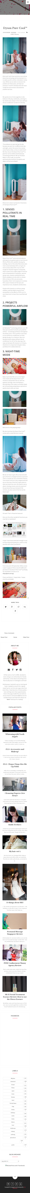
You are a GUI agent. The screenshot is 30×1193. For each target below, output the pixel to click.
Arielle (12, 34)
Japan (13, 1091)
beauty (12, 1109)
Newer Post (4, 637)
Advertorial (12, 1081)
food (13, 1125)
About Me (11, 1170)
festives (12, 1122)
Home (15, 637)
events (13, 1116)
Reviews (17, 34)
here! (8, 699)
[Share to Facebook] (15, 611)
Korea (13, 1094)
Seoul (13, 1100)
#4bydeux (13, 1078)
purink (13, 1145)
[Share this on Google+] (12, 607)
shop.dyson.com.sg (8, 573)
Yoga (13, 1106)
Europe (13, 1084)
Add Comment (21, 32)
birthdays (13, 1112)
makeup (13, 1131)
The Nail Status (13, 1103)
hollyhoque (13, 1128)
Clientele (19, 1170)
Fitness (12, 1087)
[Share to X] (6, 607)
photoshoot (13, 1137)
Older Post (26, 637)
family (13, 1119)
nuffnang (13, 1134)
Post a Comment (9, 633)
